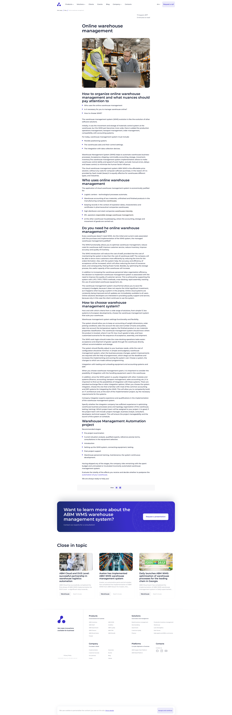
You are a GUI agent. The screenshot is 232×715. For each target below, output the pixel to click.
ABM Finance (92, 630)
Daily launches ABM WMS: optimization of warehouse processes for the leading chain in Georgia (154, 577)
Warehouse (157, 625)
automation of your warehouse (94, 475)
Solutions (80, 4)
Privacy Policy (67, 655)
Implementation (93, 650)
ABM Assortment (93, 627)
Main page (59, 10)
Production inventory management (163, 622)
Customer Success (94, 652)
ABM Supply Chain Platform (139, 650)
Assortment (135, 627)
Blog (108, 4)
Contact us (159, 648)
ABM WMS (111, 622)
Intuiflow (110, 625)
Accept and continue (165, 710)
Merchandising (136, 625)
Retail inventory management (140, 622)
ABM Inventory (93, 622)
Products (68, 4)
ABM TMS (110, 630)
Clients (91, 4)
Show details (109, 710)
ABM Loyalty (111, 627)
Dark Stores (157, 630)
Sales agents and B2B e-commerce (163, 633)
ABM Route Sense (94, 633)
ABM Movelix (111, 633)
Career (91, 658)
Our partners (92, 655)
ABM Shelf (92, 625)
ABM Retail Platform (137, 652)
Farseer (91, 636)
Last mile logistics (158, 627)
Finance (134, 633)
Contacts (128, 4)
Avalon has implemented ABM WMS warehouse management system (113, 576)
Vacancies (111, 650)
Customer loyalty (136, 630)
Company (116, 4)
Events (99, 4)
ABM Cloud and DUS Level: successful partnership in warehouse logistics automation (74, 577)
